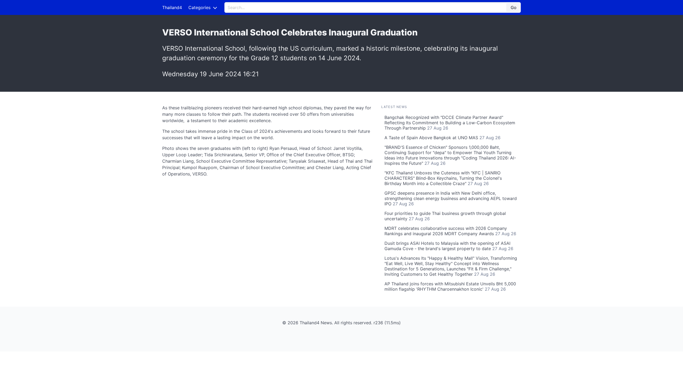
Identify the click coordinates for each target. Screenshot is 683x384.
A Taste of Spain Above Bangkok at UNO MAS (442, 137)
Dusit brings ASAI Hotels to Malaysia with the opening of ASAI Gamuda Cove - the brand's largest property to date (448, 246)
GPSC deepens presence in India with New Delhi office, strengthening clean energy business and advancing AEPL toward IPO (450, 198)
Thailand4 (172, 7)
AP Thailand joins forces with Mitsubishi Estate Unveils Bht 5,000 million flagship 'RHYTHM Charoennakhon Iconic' (450, 286)
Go (514, 7)
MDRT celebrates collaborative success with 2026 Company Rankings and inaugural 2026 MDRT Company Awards (450, 231)
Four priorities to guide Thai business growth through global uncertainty (445, 216)
